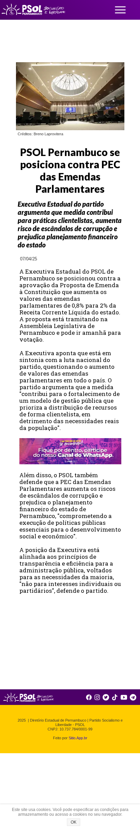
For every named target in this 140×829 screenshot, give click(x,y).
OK (73, 822)
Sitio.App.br (78, 738)
